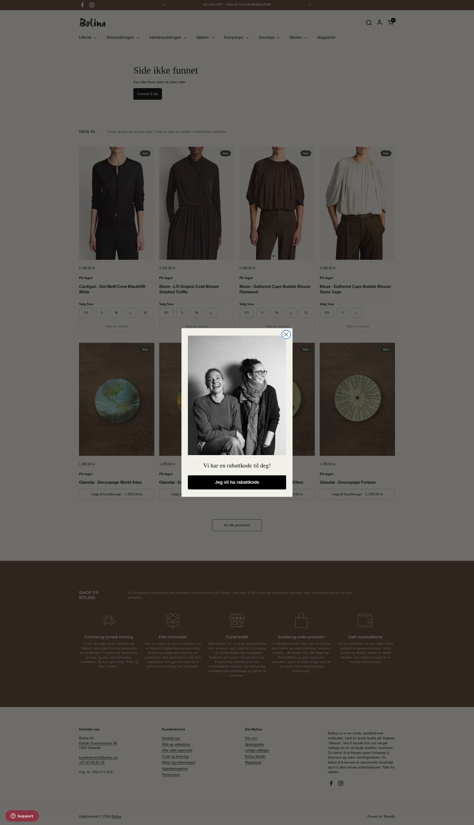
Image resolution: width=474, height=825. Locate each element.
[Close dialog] (286, 334)
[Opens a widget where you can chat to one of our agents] (22, 816)
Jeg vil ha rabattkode (237, 482)
